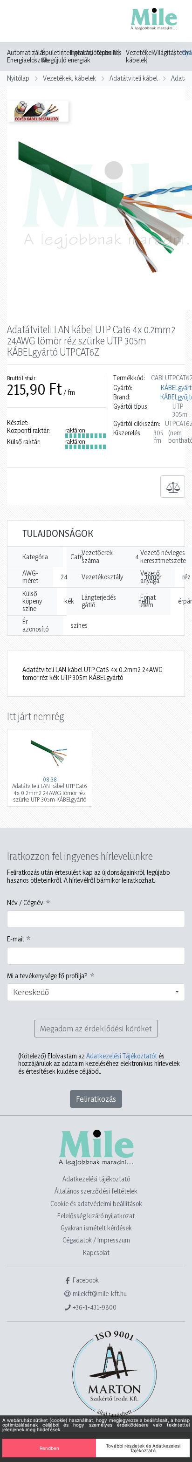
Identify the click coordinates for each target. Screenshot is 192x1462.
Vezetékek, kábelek (141, 56)
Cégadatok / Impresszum (96, 1240)
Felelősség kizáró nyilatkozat (96, 1216)
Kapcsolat (96, 1252)
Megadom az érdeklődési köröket (96, 1028)
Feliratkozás (96, 1099)
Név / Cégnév (25, 902)
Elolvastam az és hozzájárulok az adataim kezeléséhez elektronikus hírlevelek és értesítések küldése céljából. (99, 1063)
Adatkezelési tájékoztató (96, 1179)
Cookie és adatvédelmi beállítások (96, 1204)
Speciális (110, 52)
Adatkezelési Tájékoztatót (121, 1056)
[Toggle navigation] (20, 22)
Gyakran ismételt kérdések (96, 1228)
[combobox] (96, 992)
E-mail (15, 939)
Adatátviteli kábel (134, 78)
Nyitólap (18, 78)
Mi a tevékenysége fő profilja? (47, 976)
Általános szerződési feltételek (96, 1191)
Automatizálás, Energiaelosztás (28, 56)
